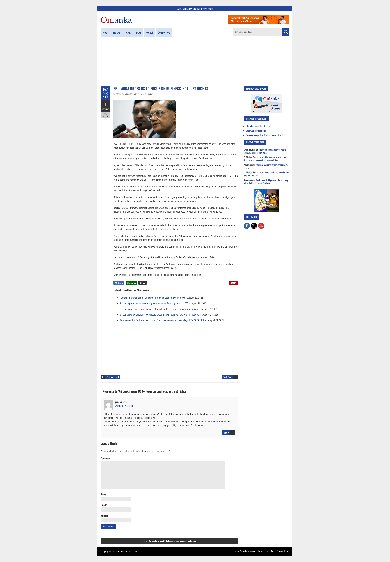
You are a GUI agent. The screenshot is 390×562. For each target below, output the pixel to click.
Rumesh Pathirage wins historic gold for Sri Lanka (266, 174)
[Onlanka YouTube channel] (261, 224)
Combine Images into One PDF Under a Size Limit (266, 135)
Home (105, 32)
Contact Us (263, 551)
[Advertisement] (195, 61)
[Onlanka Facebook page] (247, 224)
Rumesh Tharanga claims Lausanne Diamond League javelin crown (152, 297)
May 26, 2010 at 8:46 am (124, 406)
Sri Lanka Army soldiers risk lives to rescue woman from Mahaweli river (265, 158)
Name (104, 494)
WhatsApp (131, 283)
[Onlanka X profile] (254, 224)
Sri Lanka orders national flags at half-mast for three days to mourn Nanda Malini (160, 309)
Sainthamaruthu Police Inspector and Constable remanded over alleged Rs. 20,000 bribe (163, 320)
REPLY (233, 283)
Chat (128, 32)
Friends (117, 32)
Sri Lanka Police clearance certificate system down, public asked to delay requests (160, 314)
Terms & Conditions (280, 551)
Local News (105, 115)
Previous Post (113, 377)
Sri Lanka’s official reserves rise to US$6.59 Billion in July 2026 (265, 151)
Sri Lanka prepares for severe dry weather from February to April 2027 (154, 303)
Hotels (149, 32)
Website (104, 515)
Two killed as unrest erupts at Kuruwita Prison (266, 166)
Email (104, 505)
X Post (142, 283)
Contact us (164, 32)
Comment (105, 108)
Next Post (227, 377)
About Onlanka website (244, 551)
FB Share (119, 283)
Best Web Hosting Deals (256, 130)
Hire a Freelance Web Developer (259, 126)
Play (138, 32)
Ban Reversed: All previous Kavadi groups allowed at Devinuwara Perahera (266, 181)
